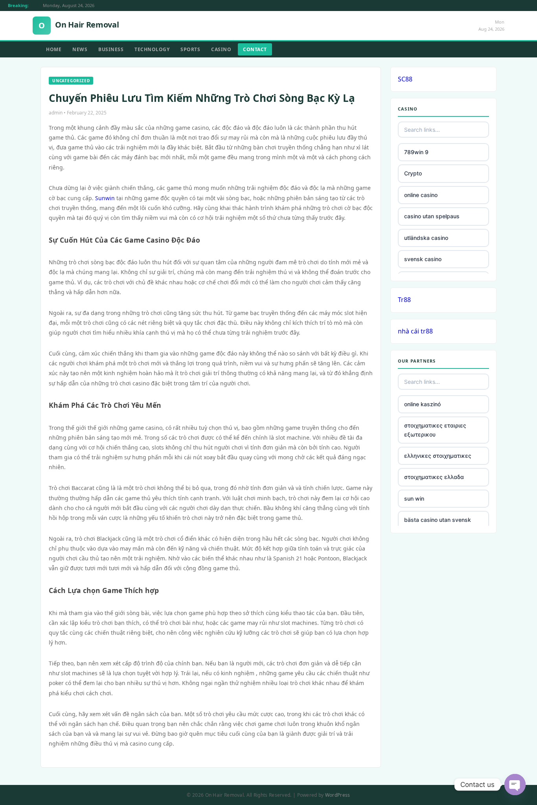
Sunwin (105, 198)
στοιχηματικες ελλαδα (434, 476)
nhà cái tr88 (415, 331)
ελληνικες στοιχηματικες (437, 455)
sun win (414, 498)
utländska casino (426, 237)
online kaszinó (422, 404)
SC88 (405, 79)
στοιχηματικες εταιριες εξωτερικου (435, 429)
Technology (151, 49)
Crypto (413, 173)
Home (53, 49)
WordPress (337, 795)
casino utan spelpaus (432, 216)
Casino (221, 49)
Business (110, 49)
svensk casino (422, 259)
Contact (255, 49)
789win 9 (416, 152)
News (79, 49)
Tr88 (404, 299)
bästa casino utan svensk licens (437, 524)
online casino (421, 195)
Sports (190, 49)
